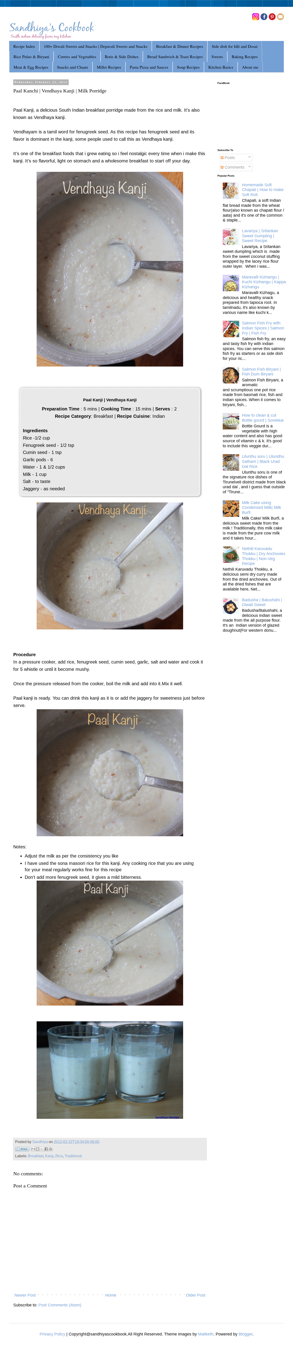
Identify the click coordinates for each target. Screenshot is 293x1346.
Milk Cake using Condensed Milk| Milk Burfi (261, 507)
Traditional (73, 1156)
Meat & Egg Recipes (31, 67)
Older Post (195, 1295)
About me (250, 67)
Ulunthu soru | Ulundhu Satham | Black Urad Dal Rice (263, 461)
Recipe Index (24, 46)
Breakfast (35, 1156)
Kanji (49, 1156)
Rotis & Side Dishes (121, 56)
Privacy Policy (52, 1334)
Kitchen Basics (220, 67)
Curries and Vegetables (77, 56)
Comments (233, 167)
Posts (229, 157)
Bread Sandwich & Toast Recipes (175, 56)
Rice (59, 1156)
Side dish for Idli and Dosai (235, 46)
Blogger (245, 1334)
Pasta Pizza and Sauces (149, 67)
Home (110, 1295)
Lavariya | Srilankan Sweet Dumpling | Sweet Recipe (260, 236)
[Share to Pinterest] (50, 1149)
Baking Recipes (245, 56)
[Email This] (33, 1149)
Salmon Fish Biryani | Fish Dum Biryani (261, 372)
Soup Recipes (188, 67)
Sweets (217, 56)
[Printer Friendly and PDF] (22, 1150)
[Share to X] (42, 1149)
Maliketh (205, 1334)
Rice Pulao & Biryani (31, 56)
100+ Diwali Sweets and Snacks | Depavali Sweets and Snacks (95, 46)
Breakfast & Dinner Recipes (179, 46)
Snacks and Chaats (72, 67)
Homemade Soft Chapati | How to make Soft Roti (263, 190)
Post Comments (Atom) (59, 1305)
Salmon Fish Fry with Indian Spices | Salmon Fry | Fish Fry (263, 328)
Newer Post (25, 1295)
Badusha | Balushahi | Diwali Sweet (262, 602)
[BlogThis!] (37, 1149)
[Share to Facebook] (46, 1149)
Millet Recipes (109, 67)
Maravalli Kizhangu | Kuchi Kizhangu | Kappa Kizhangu (264, 282)
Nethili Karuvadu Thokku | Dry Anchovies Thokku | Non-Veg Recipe (263, 556)
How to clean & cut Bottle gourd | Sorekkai (263, 418)
